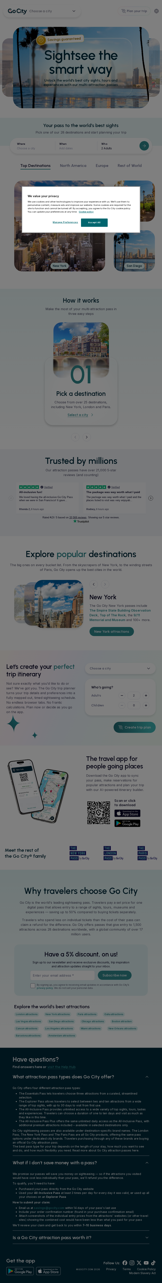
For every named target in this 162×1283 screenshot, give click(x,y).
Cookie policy (86, 211)
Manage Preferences (65, 222)
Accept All (94, 222)
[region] (81, 209)
